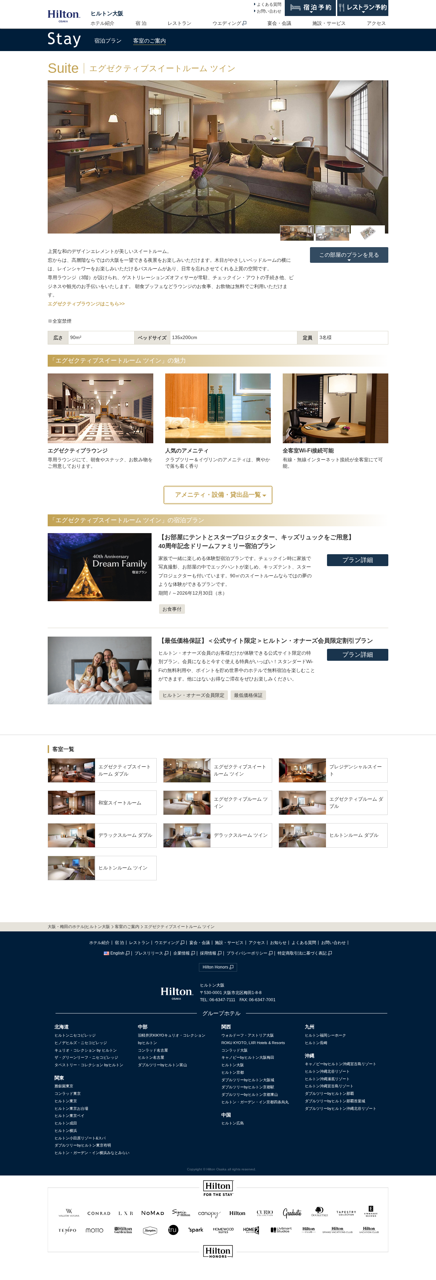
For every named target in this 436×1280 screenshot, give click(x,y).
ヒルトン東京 (65, 1101)
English (117, 953)
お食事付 (172, 609)
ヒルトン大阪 (107, 13)
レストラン (179, 23)
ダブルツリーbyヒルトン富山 (162, 1065)
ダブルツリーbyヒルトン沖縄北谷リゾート (340, 1108)
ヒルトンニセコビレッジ (75, 1035)
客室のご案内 (149, 41)
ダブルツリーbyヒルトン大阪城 (247, 1080)
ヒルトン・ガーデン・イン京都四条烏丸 (255, 1102)
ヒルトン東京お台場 (71, 1108)
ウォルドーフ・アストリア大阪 (247, 1035)
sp (218, 1274)
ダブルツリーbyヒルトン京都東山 (249, 1094)
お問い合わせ (269, 11)
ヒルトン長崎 (316, 1043)
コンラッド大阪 (234, 1050)
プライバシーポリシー (247, 953)
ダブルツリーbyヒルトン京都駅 (247, 1087)
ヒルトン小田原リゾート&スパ (80, 1138)
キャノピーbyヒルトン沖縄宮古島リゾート (340, 1064)
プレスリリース (149, 953)
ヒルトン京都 (232, 1072)
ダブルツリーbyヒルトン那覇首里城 (335, 1101)
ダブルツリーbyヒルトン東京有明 (82, 1145)
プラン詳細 (357, 560)
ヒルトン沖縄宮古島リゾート (329, 1086)
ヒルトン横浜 (65, 1131)
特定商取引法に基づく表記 (302, 953)
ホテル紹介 (102, 23)
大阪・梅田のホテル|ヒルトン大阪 (79, 926)
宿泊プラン (108, 41)
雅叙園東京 (63, 1086)
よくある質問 (269, 4)
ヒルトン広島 (232, 1123)
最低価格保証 (248, 695)
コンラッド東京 (67, 1093)
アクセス (376, 23)
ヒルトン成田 (65, 1123)
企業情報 (181, 953)
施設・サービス (329, 23)
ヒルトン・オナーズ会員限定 (193, 695)
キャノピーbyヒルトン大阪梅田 (247, 1057)
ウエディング (227, 23)
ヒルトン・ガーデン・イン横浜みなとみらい (91, 1153)
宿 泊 (141, 23)
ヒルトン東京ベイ (69, 1116)
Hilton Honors (215, 967)
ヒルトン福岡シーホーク (325, 1035)
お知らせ (278, 942)
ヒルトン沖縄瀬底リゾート (327, 1079)
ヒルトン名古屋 (151, 1057)
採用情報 (208, 953)
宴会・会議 (279, 23)
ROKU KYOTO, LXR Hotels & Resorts (253, 1043)
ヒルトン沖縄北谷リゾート (327, 1071)
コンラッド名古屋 (153, 1050)
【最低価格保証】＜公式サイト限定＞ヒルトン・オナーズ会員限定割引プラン (265, 640)
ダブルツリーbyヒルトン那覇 (329, 1093)
